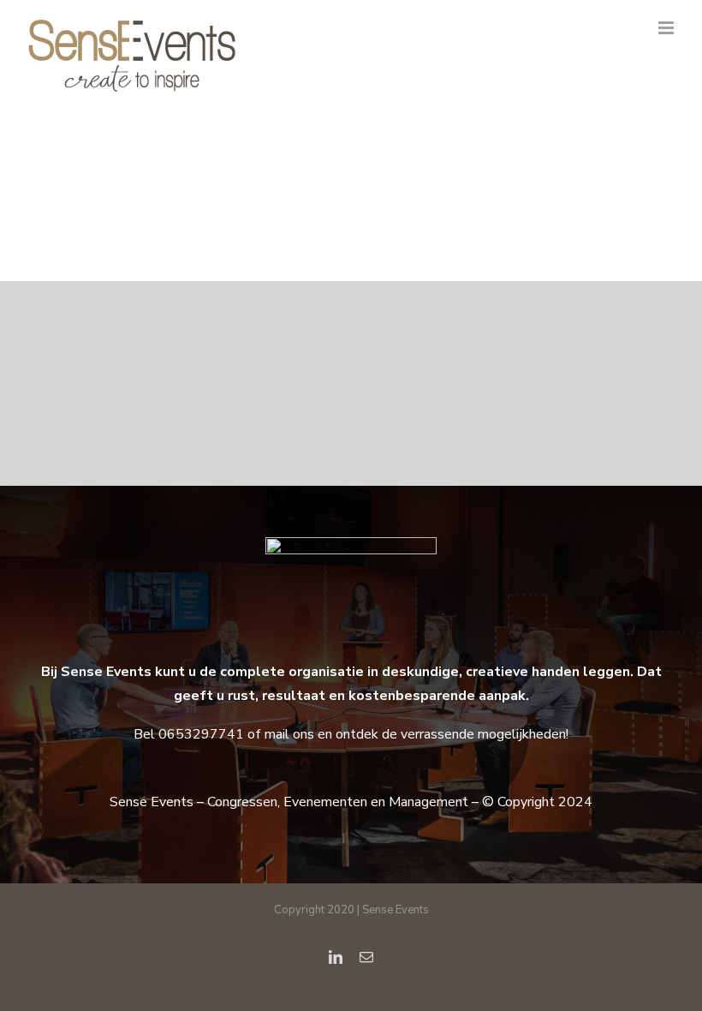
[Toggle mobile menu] (667, 28)
